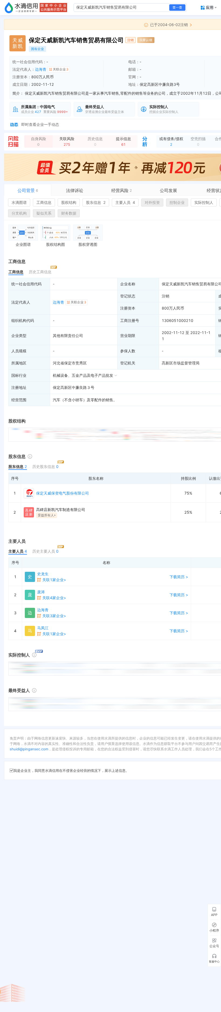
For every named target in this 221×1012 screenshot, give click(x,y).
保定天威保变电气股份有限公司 (62, 493)
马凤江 (43, 628)
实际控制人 (203, 202)
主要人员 (125, 202)
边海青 (40, 69)
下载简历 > (179, 576)
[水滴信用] (21, 7)
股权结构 (68, 202)
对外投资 (152, 202)
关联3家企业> (54, 615)
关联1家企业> (54, 579)
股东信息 (96, 202)
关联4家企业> (54, 597)
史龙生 (43, 573)
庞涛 (41, 592)
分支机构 (19, 213)
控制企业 (177, 202)
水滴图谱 (19, 202)
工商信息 (43, 202)
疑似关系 (43, 213)
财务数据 (68, 213)
